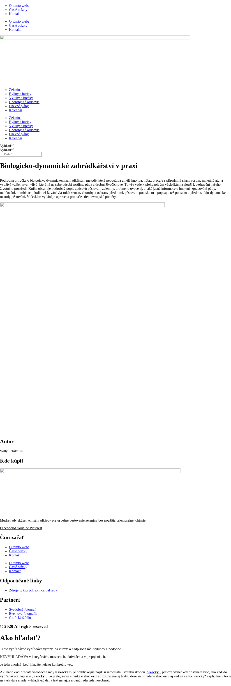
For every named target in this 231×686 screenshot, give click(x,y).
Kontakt (15, 14)
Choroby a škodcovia (24, 102)
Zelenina (15, 90)
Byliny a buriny (20, 94)
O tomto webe (19, 5)
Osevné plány (19, 106)
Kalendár (15, 110)
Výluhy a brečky (21, 98)
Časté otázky (18, 10)
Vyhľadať (7, 146)
